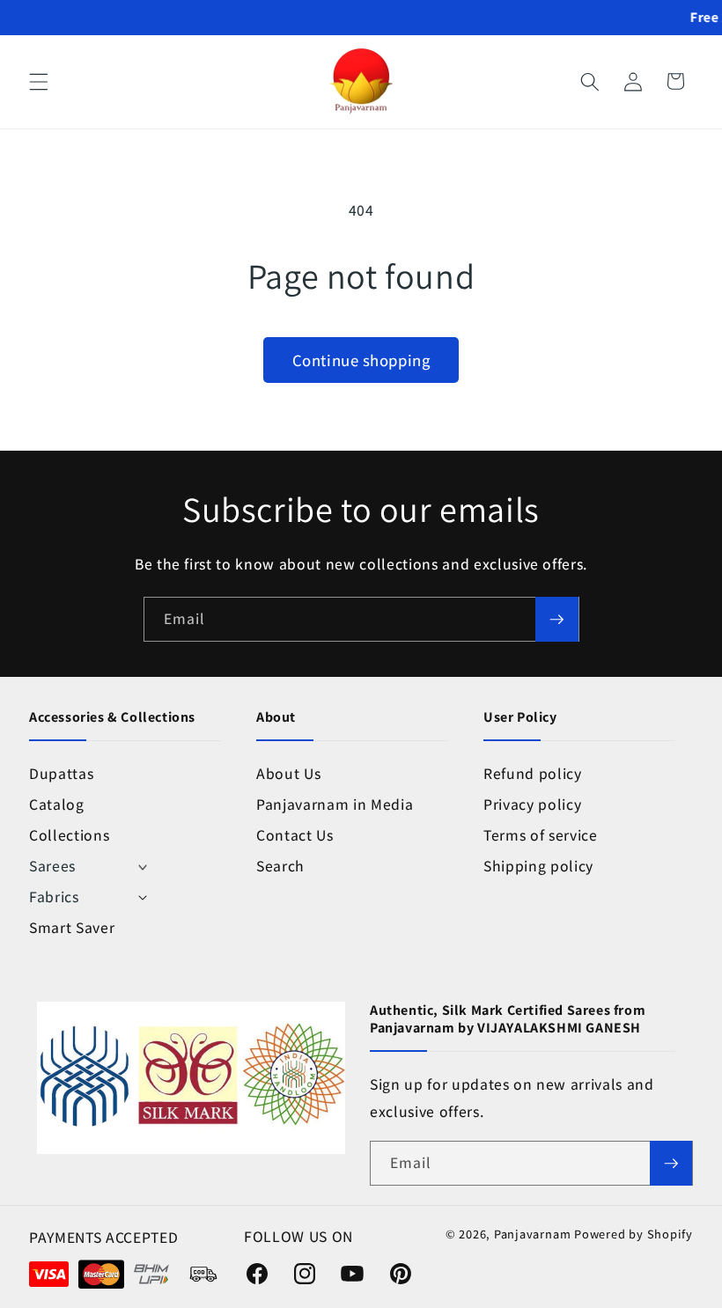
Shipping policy (538, 866)
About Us (288, 773)
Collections (69, 835)
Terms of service (540, 835)
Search (280, 866)
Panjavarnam (532, 1233)
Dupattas (61, 773)
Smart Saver (71, 927)
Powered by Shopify (633, 1233)
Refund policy (532, 773)
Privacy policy (532, 804)
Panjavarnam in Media (334, 804)
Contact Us (295, 835)
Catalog (57, 804)
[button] (39, 81)
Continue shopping (361, 360)
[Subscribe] (556, 620)
